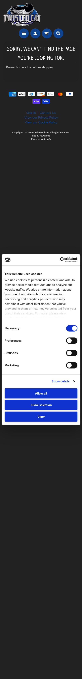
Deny (41, 416)
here (23, 67)
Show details (61, 381)
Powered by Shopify (41, 139)
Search (31, 112)
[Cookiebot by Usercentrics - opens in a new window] (60, 259)
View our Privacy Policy (41, 117)
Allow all (41, 393)
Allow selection (41, 405)
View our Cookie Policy (41, 122)
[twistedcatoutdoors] (22, 14)
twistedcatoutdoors (39, 132)
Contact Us (48, 112)
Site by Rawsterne (41, 135)
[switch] (71, 340)
